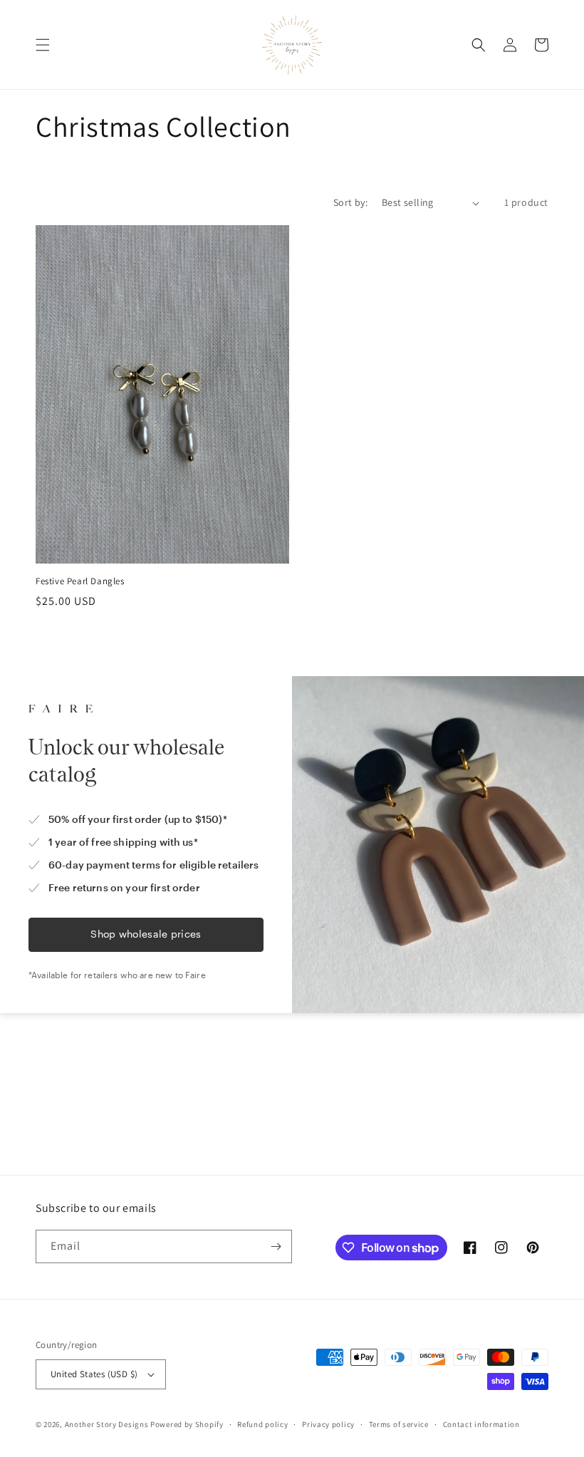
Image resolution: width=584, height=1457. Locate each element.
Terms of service (399, 1424)
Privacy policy (328, 1424)
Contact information (481, 1424)
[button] (42, 45)
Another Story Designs (107, 1424)
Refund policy (262, 1424)
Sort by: (350, 202)
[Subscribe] (275, 1246)
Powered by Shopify (187, 1424)
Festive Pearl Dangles (80, 581)
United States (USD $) (94, 1374)
